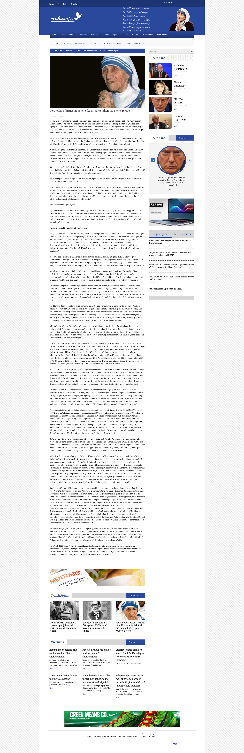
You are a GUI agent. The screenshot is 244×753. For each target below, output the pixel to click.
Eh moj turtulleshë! (180, 84)
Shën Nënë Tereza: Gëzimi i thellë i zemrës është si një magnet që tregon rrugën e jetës (130, 626)
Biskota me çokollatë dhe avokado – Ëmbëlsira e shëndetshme (63, 653)
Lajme (62, 35)
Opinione (68, 51)
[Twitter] (164, 2)
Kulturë (106, 35)
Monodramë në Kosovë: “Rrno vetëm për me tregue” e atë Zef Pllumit (171, 277)
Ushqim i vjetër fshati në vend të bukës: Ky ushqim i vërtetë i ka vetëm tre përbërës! (130, 655)
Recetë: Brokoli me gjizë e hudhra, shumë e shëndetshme (96, 653)
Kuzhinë (135, 35)
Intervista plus (80, 43)
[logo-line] (68, 18)
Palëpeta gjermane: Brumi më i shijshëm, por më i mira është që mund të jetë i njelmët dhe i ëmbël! (130, 680)
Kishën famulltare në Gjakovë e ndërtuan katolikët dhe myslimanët (170, 241)
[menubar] (87, 51)
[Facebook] (161, 2)
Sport (115, 35)
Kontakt (74, 4)
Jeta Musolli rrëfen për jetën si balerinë (166, 289)
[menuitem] (58, 51)
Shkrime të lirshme (90, 51)
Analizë (77, 51)
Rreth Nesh (62, 4)
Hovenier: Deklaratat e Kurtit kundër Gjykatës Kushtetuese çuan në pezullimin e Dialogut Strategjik (181, 67)
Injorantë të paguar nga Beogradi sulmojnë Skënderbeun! (181, 117)
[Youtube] (171, 2)
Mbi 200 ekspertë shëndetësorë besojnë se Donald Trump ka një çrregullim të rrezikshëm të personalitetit (182, 101)
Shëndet (124, 35)
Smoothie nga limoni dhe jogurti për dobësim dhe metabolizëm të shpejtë (96, 679)
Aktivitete (72, 35)
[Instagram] (169, 2)
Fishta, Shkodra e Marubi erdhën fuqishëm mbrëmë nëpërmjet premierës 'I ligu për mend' (171, 265)
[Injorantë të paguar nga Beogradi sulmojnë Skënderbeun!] (160, 121)
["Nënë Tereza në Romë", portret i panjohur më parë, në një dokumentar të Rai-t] (64, 610)
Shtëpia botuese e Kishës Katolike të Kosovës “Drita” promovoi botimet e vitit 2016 (171, 253)
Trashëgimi (95, 35)
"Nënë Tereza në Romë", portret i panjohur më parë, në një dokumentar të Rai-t (63, 626)
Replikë (102, 51)
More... (51, 668)
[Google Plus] (166, 2)
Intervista (83, 35)
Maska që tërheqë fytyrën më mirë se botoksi (63, 677)
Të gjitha (132, 596)
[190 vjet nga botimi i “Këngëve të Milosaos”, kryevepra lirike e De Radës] (97, 610)
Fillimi (51, 4)
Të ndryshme (147, 35)
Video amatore (163, 35)
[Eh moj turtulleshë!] (160, 87)
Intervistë (58, 51)
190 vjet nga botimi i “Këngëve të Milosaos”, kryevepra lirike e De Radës (95, 626)
